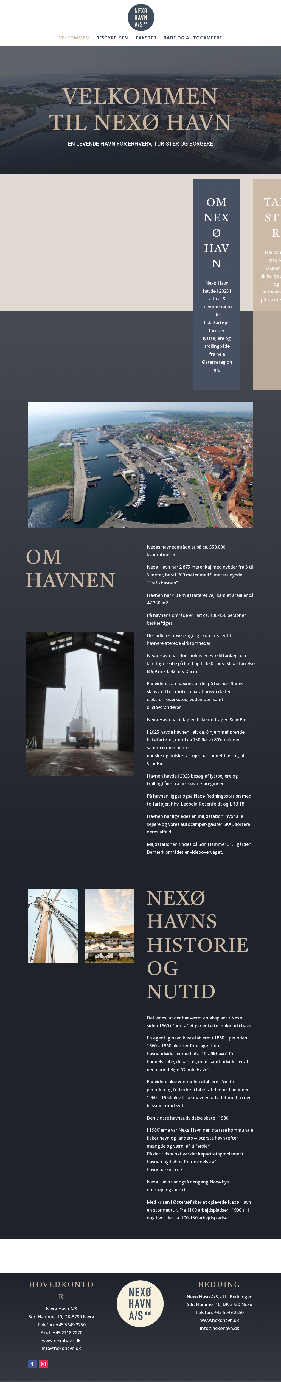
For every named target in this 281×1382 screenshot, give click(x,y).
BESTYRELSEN (112, 38)
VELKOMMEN (74, 38)
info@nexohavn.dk (61, 1348)
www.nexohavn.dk (61, 1341)
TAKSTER (145, 38)
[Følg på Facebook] (32, 1364)
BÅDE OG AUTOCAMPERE (193, 38)
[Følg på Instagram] (43, 1364)
